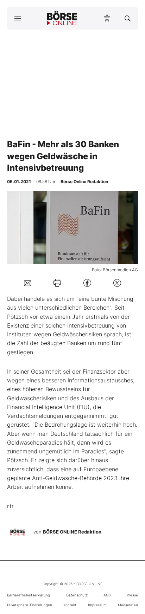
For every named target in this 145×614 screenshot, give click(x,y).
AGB (107, 595)
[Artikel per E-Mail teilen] (28, 283)
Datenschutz (77, 595)
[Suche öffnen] (127, 18)
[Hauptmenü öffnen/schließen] (17, 18)
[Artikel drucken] (57, 282)
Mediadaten (128, 605)
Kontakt (69, 605)
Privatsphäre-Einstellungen (29, 605)
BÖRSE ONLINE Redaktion (72, 532)
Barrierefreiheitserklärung (28, 595)
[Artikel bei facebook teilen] (87, 282)
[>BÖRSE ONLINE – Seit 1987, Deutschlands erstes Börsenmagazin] (62, 18)
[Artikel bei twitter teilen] (117, 282)
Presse (132, 595)
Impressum (97, 605)
